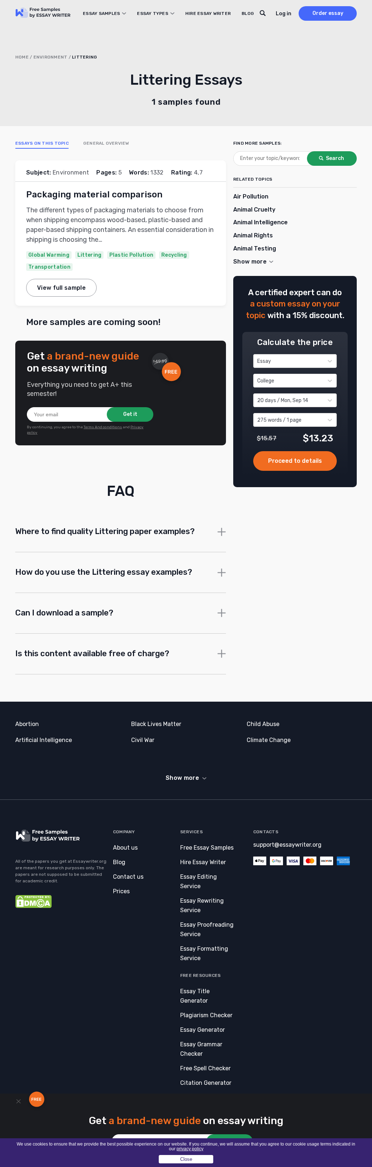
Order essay (327, 13)
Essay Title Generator (195, 996)
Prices (121, 891)
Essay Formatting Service (204, 953)
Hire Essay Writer (208, 13)
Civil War (142, 740)
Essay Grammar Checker (201, 1049)
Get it (130, 414)
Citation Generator (205, 1082)
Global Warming (48, 255)
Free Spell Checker (205, 1068)
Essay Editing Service (198, 881)
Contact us (128, 876)
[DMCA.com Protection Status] (33, 906)
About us (125, 847)
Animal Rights (253, 235)
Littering (89, 255)
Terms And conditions (103, 427)
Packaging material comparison (94, 194)
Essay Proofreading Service (207, 929)
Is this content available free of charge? (92, 653)
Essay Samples (101, 13)
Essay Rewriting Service (202, 905)
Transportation (49, 267)
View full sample (61, 287)
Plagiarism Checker (206, 1015)
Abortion (27, 724)
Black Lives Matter (156, 724)
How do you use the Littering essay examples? (103, 572)
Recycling (174, 255)
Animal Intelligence (260, 222)
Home (22, 57)
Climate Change (269, 740)
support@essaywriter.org (287, 844)
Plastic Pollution (131, 255)
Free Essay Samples (207, 847)
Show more (182, 777)
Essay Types (152, 13)
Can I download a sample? (64, 613)
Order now (295, 461)
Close (186, 1159)
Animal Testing (254, 248)
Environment (50, 57)
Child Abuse (263, 724)
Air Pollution (250, 196)
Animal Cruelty (254, 209)
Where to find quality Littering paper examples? (105, 531)
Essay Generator (202, 1029)
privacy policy (190, 1148)
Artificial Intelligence (43, 740)
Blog (248, 13)
